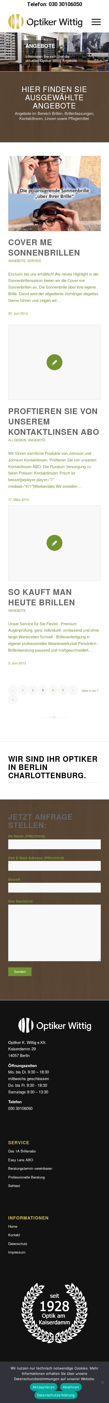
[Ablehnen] (102, 1382)
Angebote (17, 260)
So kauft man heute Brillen (41, 597)
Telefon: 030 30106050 (54, 4)
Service (34, 260)
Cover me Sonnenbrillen (44, 247)
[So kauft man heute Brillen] (54, 543)
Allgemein (17, 440)
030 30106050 (20, 1108)
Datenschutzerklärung (56, 1395)
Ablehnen (71, 1387)
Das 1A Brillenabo (22, 1151)
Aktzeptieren (44, 1387)
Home (12, 1226)
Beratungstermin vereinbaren (30, 1168)
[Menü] (93, 21)
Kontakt (14, 1234)
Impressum (16, 1252)
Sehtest (14, 1185)
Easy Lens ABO (20, 1159)
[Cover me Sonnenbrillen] (54, 193)
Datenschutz (18, 1243)
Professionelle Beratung (26, 1177)
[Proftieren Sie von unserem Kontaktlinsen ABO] (54, 362)
